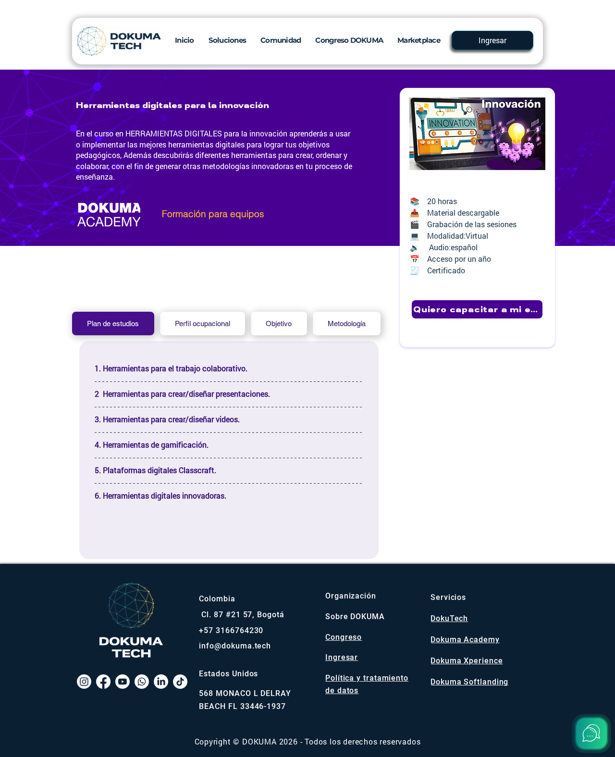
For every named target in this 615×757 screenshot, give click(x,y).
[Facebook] (103, 681)
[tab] (113, 323)
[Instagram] (84, 681)
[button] (227, 39)
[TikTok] (180, 681)
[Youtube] (122, 681)
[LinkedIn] (161, 681)
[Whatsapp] (142, 681)
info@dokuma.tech (235, 645)
